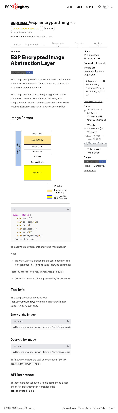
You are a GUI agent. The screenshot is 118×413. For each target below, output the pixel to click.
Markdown (99, 165)
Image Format (33, 87)
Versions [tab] (98, 44)
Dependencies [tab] (34, 44)
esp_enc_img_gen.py (23, 301)
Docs (69, 6)
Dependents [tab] (58, 44)
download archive (93, 101)
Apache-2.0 (93, 58)
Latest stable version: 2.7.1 (26, 28)
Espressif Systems (25, 408)
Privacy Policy (99, 408)
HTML (87, 165)
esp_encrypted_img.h (22, 390)
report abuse (90, 170)
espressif (20, 22)
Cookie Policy (69, 408)
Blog (79, 6)
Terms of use (84, 408)
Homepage (93, 55)
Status (112, 408)
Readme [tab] (17, 44)
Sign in (90, 6)
